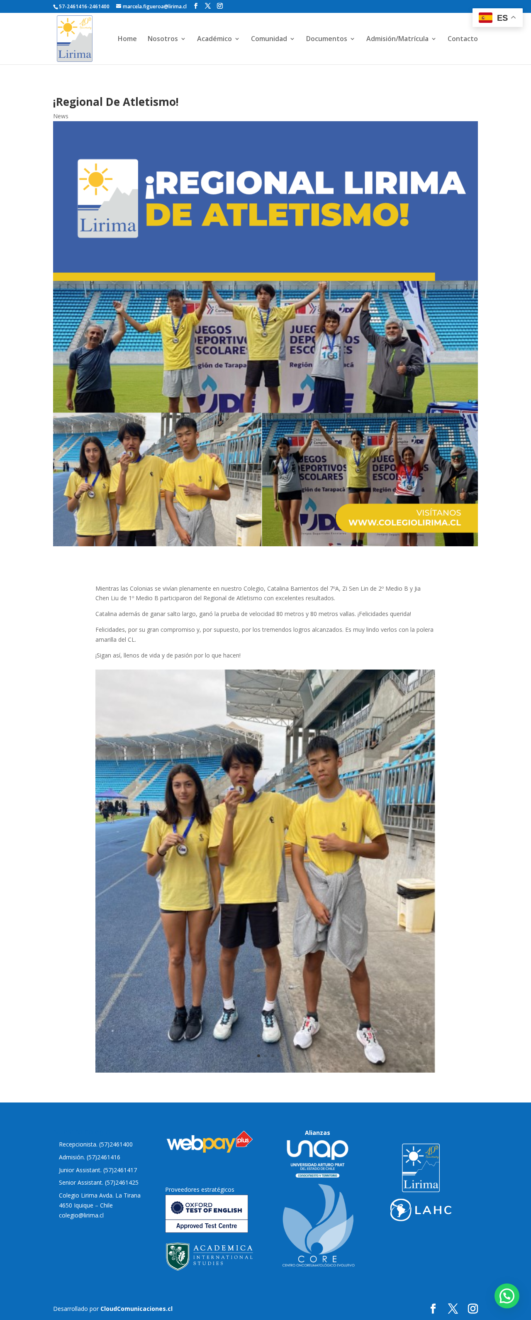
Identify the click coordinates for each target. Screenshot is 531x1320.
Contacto (463, 39)
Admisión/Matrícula (397, 39)
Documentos (326, 39)
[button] (506, 1295)
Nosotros (163, 39)
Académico (214, 39)
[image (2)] (265, 1070)
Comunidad (269, 39)
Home (127, 39)
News (60, 116)
